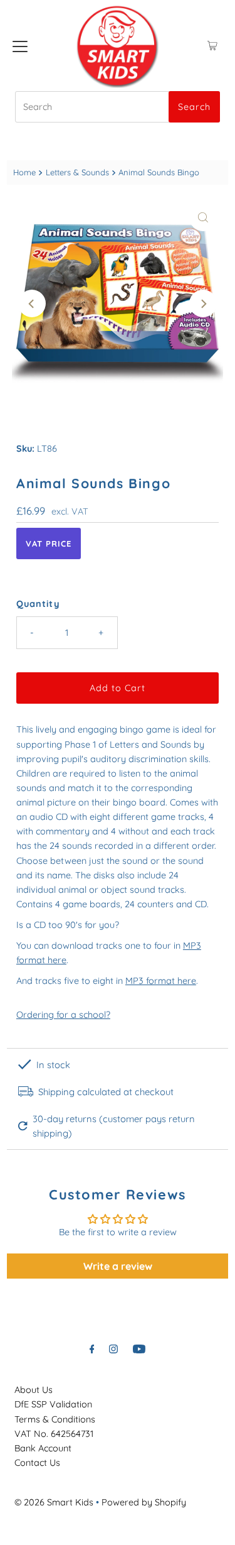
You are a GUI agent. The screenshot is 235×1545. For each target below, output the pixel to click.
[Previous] (32, 303)
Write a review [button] (117, 1266)
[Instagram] (113, 1348)
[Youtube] (139, 1348)
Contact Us (37, 1462)
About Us (33, 1389)
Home (24, 172)
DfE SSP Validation (53, 1404)
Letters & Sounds (77, 172)
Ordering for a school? (63, 1014)
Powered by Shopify (144, 1502)
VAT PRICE (48, 543)
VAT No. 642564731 (53, 1433)
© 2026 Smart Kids (53, 1502)
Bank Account (42, 1448)
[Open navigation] (20, 46)
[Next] (203, 303)
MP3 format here (160, 980)
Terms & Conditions (54, 1419)
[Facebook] (92, 1348)
